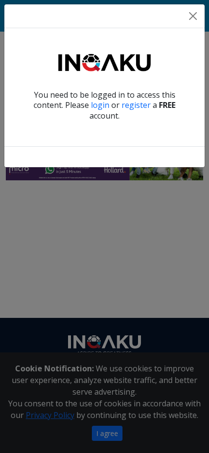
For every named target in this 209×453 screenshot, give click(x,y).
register (136, 105)
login (100, 105)
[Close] (193, 16)
